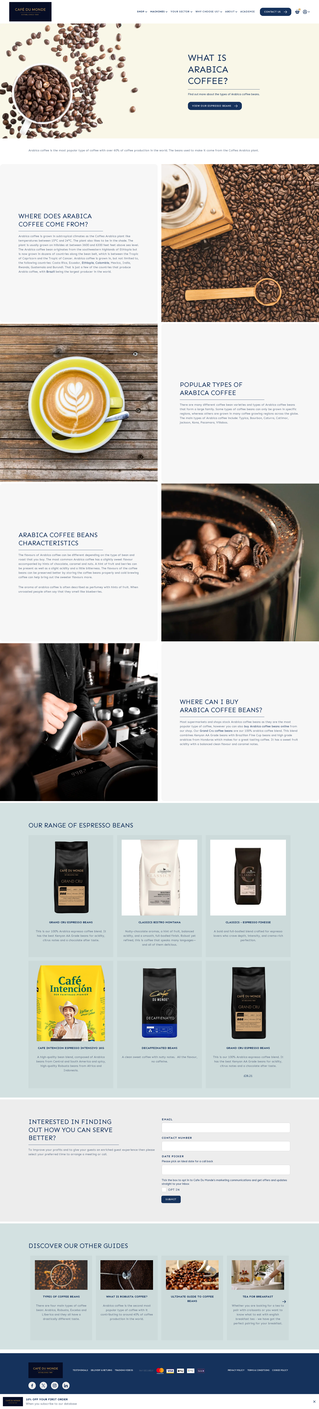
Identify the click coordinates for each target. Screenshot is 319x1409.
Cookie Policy (280, 1370)
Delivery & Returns (101, 1370)
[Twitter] (43, 1385)
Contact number (177, 1137)
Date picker (173, 1156)
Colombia (102, 262)
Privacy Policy (236, 1370)
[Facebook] (32, 1385)
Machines (157, 11)
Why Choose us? (207, 11)
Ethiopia (88, 262)
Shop (140, 11)
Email (167, 1119)
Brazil (50, 271)
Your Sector (180, 11)
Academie (247, 11)
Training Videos (124, 1370)
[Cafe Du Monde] (30, 11)
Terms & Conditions (258, 1370)
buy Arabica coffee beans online (266, 726)
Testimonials (80, 1370)
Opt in (174, 1189)
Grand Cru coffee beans (216, 731)
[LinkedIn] (66, 1385)
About (229, 11)
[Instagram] (54, 1385)
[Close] (314, 1401)
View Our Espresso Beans (211, 105)
